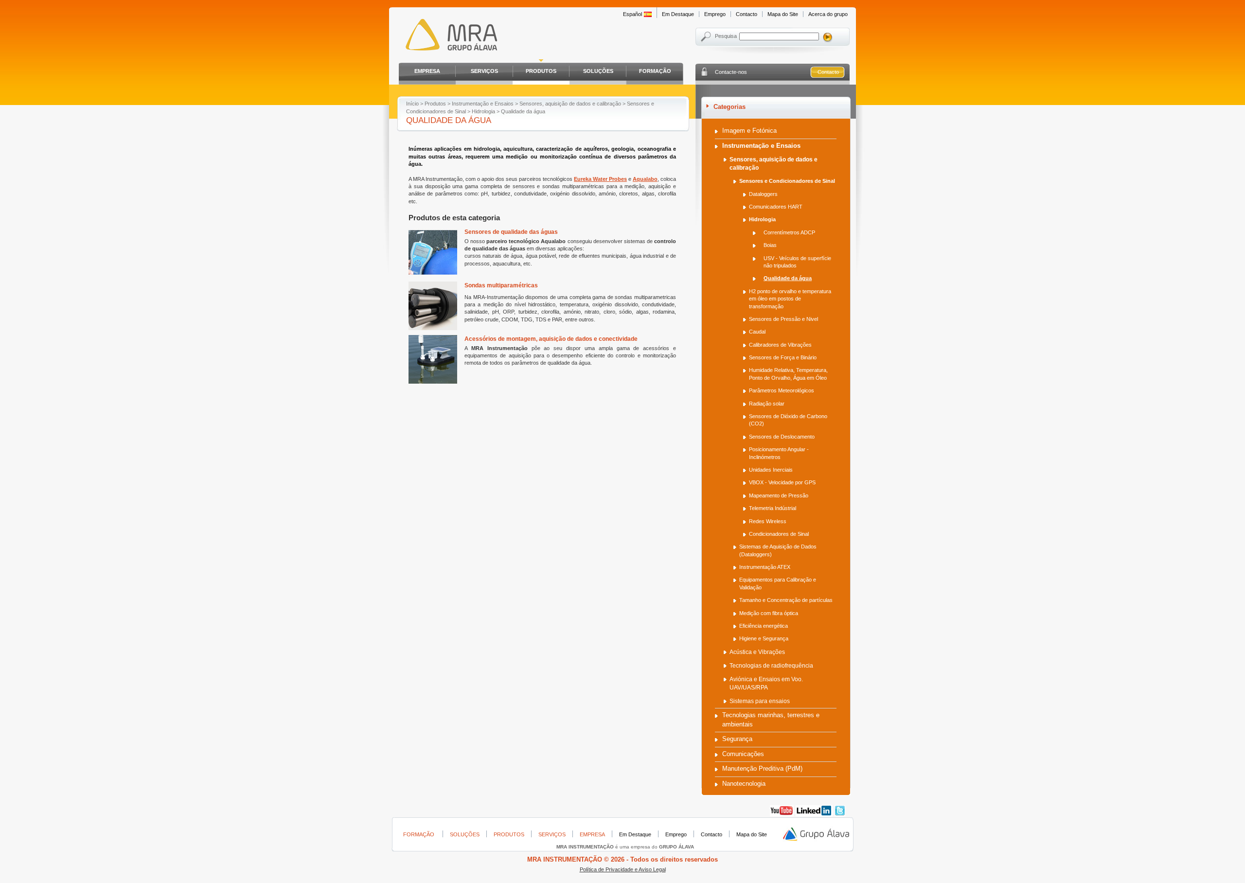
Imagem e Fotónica (749, 130)
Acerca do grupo (828, 14)
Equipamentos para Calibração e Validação (777, 583)
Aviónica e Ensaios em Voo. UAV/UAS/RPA (766, 683)
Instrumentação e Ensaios (483, 103)
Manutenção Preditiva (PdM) (762, 768)
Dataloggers (763, 194)
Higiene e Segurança (763, 638)
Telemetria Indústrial (772, 508)
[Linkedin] (814, 814)
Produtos (541, 71)
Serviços (484, 71)
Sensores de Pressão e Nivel (783, 319)
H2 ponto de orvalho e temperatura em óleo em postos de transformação (790, 298)
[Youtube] (782, 814)
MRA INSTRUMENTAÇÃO (448, 36)
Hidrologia (483, 111)
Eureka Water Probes (600, 179)
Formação (655, 71)
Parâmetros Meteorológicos (781, 390)
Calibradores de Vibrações (780, 345)
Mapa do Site (782, 14)
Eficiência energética (763, 626)
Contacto (746, 14)
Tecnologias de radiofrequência (771, 665)
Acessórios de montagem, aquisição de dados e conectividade (551, 339)
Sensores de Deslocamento (782, 437)
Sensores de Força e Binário (783, 357)
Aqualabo (645, 179)
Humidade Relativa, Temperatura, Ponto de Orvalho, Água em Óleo (788, 373)
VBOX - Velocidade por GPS (782, 482)
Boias (770, 245)
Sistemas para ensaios (759, 701)
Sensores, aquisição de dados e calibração (570, 103)
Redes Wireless (767, 521)
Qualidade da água (788, 278)
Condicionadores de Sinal (779, 534)
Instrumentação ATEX (764, 567)
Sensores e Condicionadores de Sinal (787, 181)
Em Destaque (678, 14)
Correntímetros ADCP (789, 232)
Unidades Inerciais (771, 470)
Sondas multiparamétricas (501, 285)
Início (412, 103)
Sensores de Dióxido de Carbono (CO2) (788, 419)
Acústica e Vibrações (757, 652)
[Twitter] (840, 814)
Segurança (737, 738)
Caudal (757, 332)
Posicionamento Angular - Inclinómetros (779, 452)
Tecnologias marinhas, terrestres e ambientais (770, 719)
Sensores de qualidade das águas (511, 232)
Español (632, 14)
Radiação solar (766, 403)
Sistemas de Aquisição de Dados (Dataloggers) (778, 550)
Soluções (598, 71)
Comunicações (743, 754)
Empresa (427, 71)
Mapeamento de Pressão (778, 495)
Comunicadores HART (775, 207)
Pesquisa (726, 36)
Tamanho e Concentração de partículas (786, 600)
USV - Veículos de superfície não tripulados (797, 261)
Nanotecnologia (743, 783)
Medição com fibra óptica (768, 613)
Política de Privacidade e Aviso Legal (623, 869)
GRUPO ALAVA (817, 834)
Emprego (715, 14)
